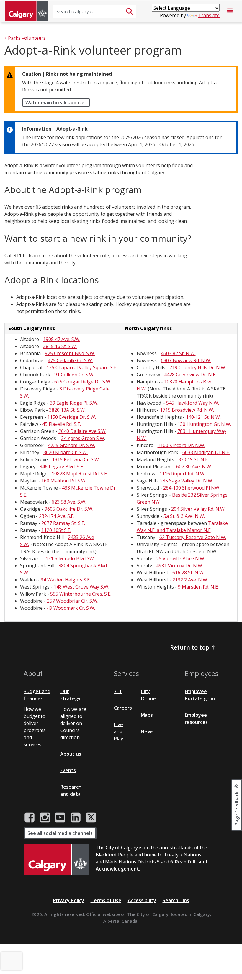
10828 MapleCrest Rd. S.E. (80, 473)
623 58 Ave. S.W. (69, 502)
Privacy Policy (68, 900)
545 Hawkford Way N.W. (192, 403)
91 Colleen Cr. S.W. (74, 374)
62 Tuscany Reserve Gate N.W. (192, 537)
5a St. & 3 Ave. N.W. (184, 516)
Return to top (189, 647)
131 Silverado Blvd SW (69, 558)
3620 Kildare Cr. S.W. (65, 452)
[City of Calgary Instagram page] (45, 817)
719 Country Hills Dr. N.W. (197, 367)
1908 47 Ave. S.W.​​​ (61, 339)
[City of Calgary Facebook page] (29, 817)
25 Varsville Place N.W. (180, 558)
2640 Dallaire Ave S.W (82, 431)
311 (118, 691)
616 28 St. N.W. (188, 572)
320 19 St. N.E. (193, 459)
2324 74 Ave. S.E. (56, 516)
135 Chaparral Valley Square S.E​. (81, 367)
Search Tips (176, 900)
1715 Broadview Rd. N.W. (187, 410)
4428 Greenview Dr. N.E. (190, 374)
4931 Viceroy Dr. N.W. (179, 565)
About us (70, 754)
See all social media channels (60, 833)
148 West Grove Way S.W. (81, 587)
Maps (147, 715)
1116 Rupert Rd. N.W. (182, 473)
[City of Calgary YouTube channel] (60, 817)
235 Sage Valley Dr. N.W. (186, 480)
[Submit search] (129, 11)
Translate (209, 15)
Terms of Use (106, 900)
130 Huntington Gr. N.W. (204, 424)
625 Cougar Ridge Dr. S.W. (82, 381)
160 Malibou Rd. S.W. (63, 480)
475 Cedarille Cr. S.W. (70, 360)
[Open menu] (230, 11)
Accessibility (142, 900)
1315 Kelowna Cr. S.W (75, 459)
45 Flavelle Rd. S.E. (61, 424)
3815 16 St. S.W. (60, 346)
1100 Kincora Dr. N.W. (181, 445)
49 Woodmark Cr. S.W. (71, 608)
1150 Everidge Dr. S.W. (71, 417)
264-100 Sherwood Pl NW (191, 487)
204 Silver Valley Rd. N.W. (198, 509)
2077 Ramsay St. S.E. (63, 523)
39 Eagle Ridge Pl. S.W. (74, 403)
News (147, 731)
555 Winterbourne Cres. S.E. (80, 594)
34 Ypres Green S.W (82, 438)
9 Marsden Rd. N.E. (198, 587)
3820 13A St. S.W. (67, 410)
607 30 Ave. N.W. (194, 466)
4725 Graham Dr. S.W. (71, 445)
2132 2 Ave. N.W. (190, 579)
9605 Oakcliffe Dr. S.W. (69, 509)
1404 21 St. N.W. (203, 417)
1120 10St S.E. (56, 530)
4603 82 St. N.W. (178, 353)
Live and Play (118, 731)
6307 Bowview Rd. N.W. (186, 360)
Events (68, 770)
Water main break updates (56, 102)
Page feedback (236, 808)
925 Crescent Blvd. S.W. (70, 353)
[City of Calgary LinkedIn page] (75, 817)
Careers (123, 708)
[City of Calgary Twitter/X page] (91, 817)
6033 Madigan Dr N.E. (206, 452)
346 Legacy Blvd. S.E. (62, 466)
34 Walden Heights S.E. (66, 579)
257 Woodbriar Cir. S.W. (72, 601)
